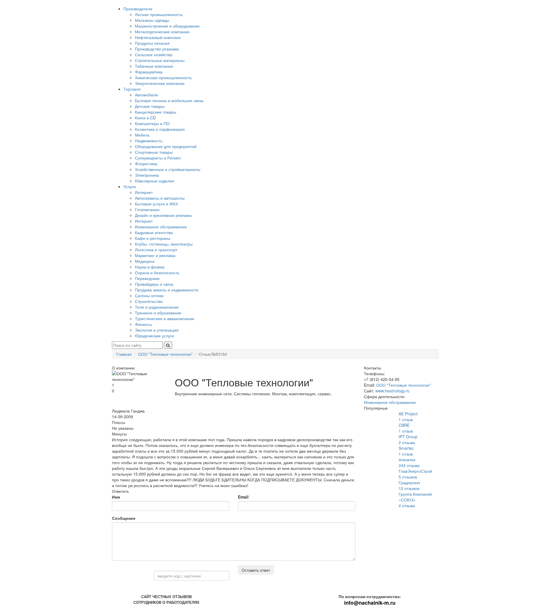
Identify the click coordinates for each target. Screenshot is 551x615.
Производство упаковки (157, 49)
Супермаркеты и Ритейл (158, 158)
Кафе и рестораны (152, 238)
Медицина (144, 261)
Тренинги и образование (158, 313)
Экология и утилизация (157, 330)
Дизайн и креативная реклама (163, 215)
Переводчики (147, 278)
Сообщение (123, 518)
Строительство (149, 301)
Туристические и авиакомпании (164, 318)
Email (243, 497)
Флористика (146, 163)
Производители (137, 8)
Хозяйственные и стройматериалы (167, 169)
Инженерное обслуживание (161, 226)
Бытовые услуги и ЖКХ (156, 204)
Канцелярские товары (155, 112)
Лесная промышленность (159, 14)
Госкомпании (147, 209)
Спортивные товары (154, 152)
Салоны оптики (149, 295)
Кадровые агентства (154, 232)
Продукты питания (152, 43)
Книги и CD (145, 117)
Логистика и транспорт (156, 249)
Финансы (143, 324)
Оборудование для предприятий (166, 146)
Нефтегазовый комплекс (158, 37)
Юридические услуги (154, 335)
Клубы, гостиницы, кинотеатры (164, 244)
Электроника (147, 175)
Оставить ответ (256, 570)
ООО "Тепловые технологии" (403, 385)
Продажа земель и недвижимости (166, 290)
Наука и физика (149, 267)
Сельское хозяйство (153, 54)
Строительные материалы (160, 60)
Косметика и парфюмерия (160, 129)
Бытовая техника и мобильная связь (169, 100)
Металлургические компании (162, 31)
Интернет (144, 192)
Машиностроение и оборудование (167, 26)
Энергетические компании (160, 83)
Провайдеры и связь (154, 284)
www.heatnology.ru (392, 391)
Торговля (132, 89)
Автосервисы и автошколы (160, 198)
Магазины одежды (152, 20)
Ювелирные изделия (154, 181)
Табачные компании (154, 66)
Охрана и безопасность (157, 272)
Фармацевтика (148, 72)
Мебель (142, 135)
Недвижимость (148, 140)
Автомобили (146, 95)
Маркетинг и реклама (155, 255)
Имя (116, 497)
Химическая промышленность (163, 77)
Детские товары (149, 106)
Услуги (129, 186)
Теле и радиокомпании (157, 307)
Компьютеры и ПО (152, 123)
